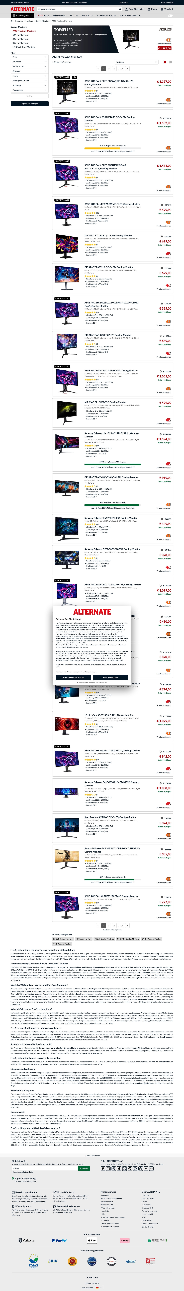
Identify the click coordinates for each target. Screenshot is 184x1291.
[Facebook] (103, 1168)
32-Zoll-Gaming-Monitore (104, 939)
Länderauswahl (92, 1283)
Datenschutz (28, 1172)
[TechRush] (140, 1168)
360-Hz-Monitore (20, 43)
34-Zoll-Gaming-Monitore (151, 939)
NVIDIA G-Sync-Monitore (24, 47)
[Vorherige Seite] (98, 68)
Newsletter (124, 2)
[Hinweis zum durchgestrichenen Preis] (160, 118)
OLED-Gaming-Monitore (62, 944)
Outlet (74, 15)
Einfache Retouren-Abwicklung (74, 2)
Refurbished (59, 15)
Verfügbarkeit (18, 66)
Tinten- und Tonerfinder (110, 1223)
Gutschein (105, 1220)
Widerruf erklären (108, 1208)
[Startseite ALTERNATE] (22, 9)
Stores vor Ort (147, 1208)
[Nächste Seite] (127, 68)
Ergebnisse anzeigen (29, 103)
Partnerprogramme (149, 1211)
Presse (144, 1202)
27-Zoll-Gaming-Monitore (62, 939)
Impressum (92, 1277)
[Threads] (114, 1168)
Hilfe (163, 2)
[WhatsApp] (135, 1168)
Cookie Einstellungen (150, 1224)
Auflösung (17, 85)
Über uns (145, 1195)
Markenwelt (146, 1205)
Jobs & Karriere (148, 1198)
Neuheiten (17, 61)
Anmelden (84, 1168)
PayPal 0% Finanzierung (20, 2)
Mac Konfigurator (130, 15)
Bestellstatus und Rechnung (111, 1198)
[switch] (170, 15)
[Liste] (165, 62)
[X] (124, 1168)
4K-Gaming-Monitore (83, 939)
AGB (143, 1217)
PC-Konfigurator (106, 15)
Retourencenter (107, 1202)
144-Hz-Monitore (20, 35)
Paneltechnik (18, 90)
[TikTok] (119, 1168)
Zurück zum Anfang (92, 1155)
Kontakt (170, 2)
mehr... (29, 96)
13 (121, 68)
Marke (15, 76)
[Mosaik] (170, 62)
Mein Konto (105, 1195)
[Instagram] (108, 1168)
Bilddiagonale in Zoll (21, 80)
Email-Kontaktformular (75, 1198)
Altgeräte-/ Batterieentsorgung (113, 1217)
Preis (15, 57)
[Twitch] (151, 1168)
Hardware (19, 21)
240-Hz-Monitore (20, 39)
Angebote (87, 15)
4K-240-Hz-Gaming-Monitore (128, 939)
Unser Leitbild (147, 1214)
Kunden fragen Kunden (110, 1227)
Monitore (29, 21)
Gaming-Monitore (42, 21)
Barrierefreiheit (148, 1227)
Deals (42, 15)
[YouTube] (146, 1168)
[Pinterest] (130, 1168)
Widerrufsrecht (107, 1205)
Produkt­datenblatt (164, 43)
